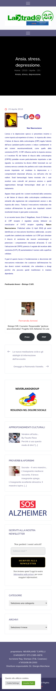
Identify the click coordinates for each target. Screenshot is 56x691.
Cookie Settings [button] (13, 683)
